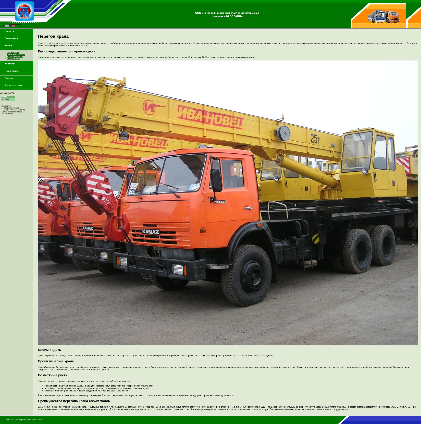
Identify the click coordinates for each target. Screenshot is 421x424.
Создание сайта (11, 420)
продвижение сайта (28, 420)
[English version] (13, 26)
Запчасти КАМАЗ (7, 93)
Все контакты (7, 114)
